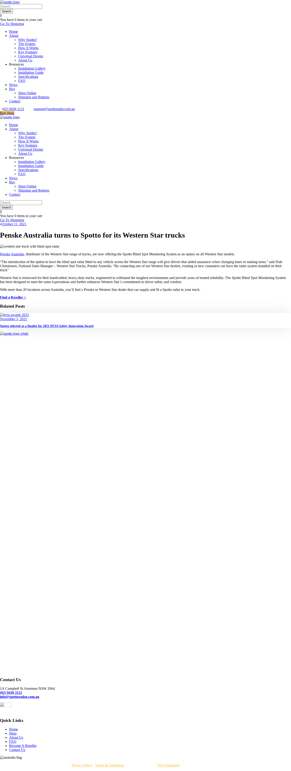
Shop (13, 733)
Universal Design (30, 56)
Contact (14, 101)
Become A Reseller (23, 746)
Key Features (27, 52)
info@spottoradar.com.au (19, 697)
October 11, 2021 (13, 224)
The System (26, 44)
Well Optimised (168, 765)
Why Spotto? (27, 40)
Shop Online (27, 93)
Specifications (28, 77)
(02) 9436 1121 (13, 109)
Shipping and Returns (33, 97)
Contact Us (17, 750)
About (13, 36)
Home (13, 31)
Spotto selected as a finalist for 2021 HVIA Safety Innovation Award (46, 326)
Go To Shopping (12, 24)
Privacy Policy (82, 765)
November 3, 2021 (13, 319)
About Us (25, 60)
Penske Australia (12, 254)
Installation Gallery (31, 68)
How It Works (28, 48)
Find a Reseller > (13, 297)
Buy (12, 89)
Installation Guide (31, 72)
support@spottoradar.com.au (54, 109)
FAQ (21, 81)
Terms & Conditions (109, 765)
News (13, 85)
